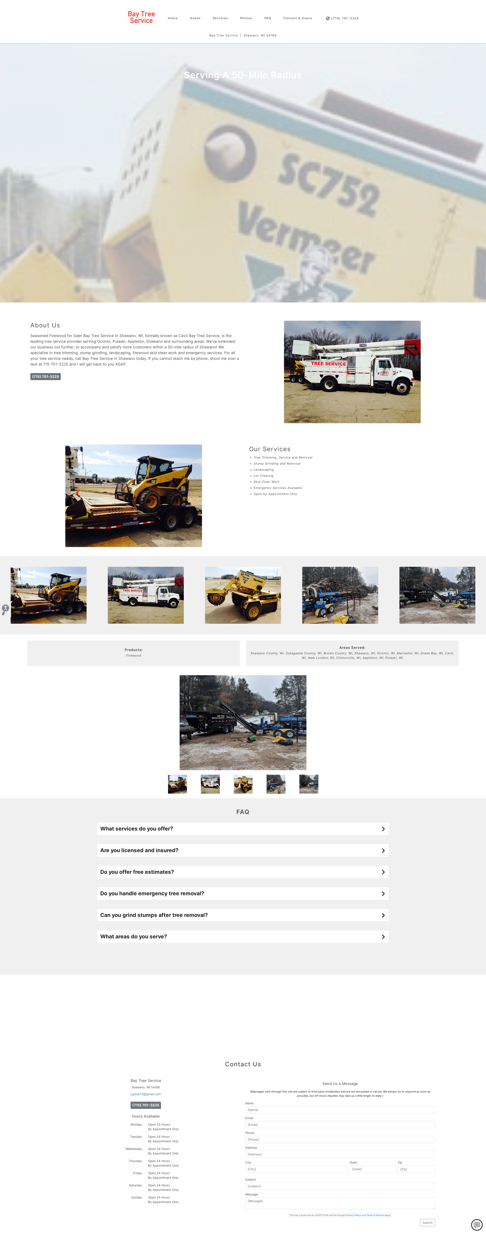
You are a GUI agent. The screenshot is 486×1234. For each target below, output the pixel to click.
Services (220, 18)
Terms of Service (375, 1215)
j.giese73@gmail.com (146, 1094)
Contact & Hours (297, 18)
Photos (246, 18)
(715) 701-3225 (344, 18)
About (195, 18)
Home (173, 18)
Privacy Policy (353, 1215)
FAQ (267, 18)
